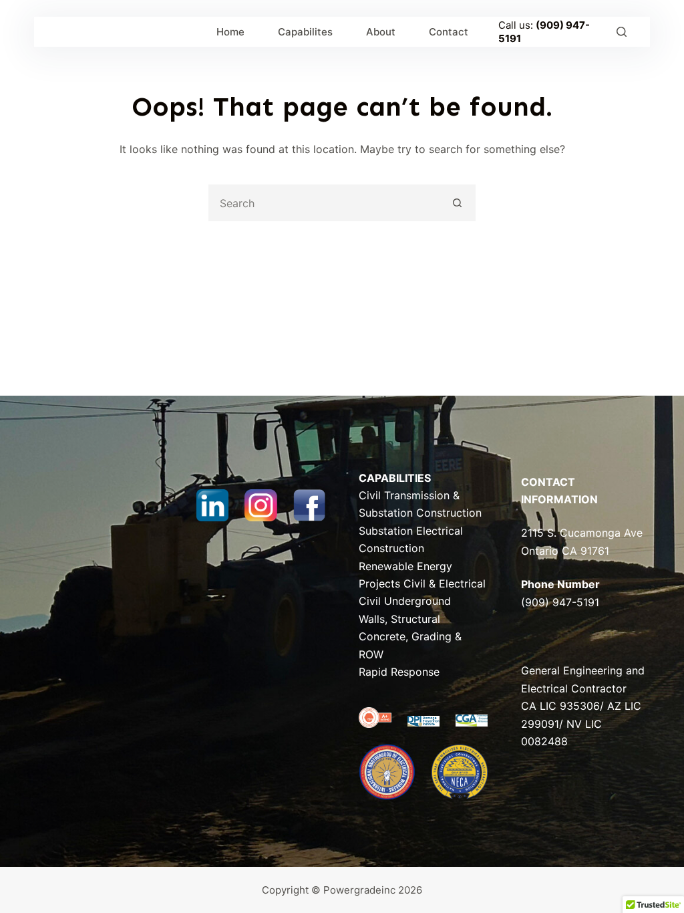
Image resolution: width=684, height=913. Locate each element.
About (380, 31)
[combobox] (325, 202)
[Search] (622, 32)
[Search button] (457, 203)
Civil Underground (405, 601)
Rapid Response (399, 671)
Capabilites (305, 31)
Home (230, 31)
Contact (448, 31)
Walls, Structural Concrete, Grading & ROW (410, 636)
